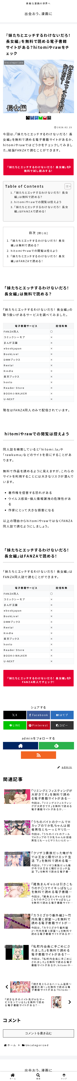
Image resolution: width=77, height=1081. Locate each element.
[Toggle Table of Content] (66, 186)
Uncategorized (18, 698)
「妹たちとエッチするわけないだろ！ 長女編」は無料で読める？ (41, 194)
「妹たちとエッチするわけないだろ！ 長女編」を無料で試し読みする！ (38, 169)
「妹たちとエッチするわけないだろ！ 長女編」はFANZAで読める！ (41, 209)
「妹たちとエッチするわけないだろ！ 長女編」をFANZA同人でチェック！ (38, 680)
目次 (32, 233)
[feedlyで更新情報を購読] (56, 745)
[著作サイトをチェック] (20, 745)
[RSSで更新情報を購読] (38, 755)
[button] (49, 118)
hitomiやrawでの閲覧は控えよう (38, 202)
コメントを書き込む (38, 1033)
